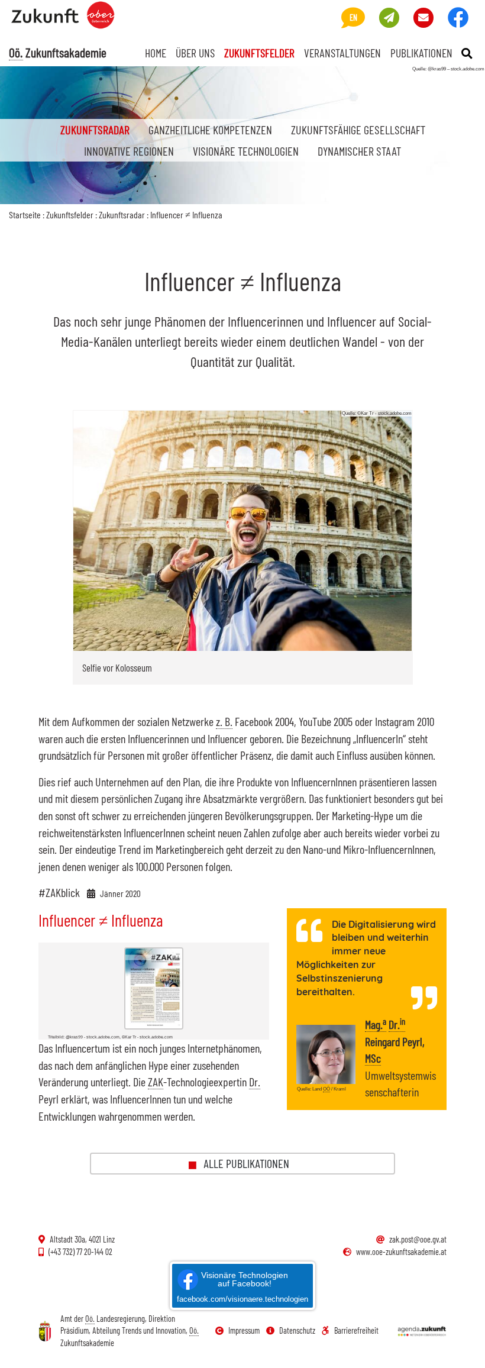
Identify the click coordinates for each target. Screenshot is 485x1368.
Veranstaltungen (342, 53)
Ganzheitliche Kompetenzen (210, 129)
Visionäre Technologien (246, 151)
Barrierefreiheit (356, 1330)
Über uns (195, 53)
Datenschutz (297, 1330)
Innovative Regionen (129, 151)
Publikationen (421, 53)
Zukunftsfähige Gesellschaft (358, 129)
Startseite (25, 214)
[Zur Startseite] (67, 21)
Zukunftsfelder (259, 53)
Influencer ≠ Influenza (186, 214)
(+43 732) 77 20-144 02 (80, 1252)
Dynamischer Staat (359, 151)
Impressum (244, 1330)
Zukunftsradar (99, 129)
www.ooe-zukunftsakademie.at (401, 1252)
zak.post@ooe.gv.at (418, 1239)
